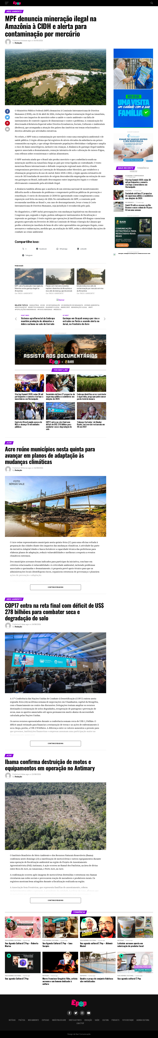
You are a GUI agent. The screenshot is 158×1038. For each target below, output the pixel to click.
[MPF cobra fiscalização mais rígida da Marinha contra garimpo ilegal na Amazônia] (29, 276)
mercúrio (66, 307)
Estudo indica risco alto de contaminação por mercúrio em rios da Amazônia (90, 288)
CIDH (43, 305)
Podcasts (115, 1020)
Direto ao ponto (75, 1020)
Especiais (45, 1020)
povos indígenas (45, 309)
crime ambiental (92, 305)
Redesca (57, 309)
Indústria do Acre (59, 1020)
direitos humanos (36, 307)
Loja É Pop (80, 1023)
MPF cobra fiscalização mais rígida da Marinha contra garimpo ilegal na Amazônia (29, 288)
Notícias (12, 1020)
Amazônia (34, 305)
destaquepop (21, 307)
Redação (18, 43)
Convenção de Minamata (72, 305)
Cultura (105, 1020)
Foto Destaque (128, 1020)
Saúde (97, 1020)
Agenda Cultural (143, 1020)
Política (22, 1020)
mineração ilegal (79, 307)
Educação (88, 1020)
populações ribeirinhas (26, 309)
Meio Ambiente (33, 1020)
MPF (91, 307)
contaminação (53, 305)
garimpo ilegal (53, 307)
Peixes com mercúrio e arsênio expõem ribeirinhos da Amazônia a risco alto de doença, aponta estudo (59, 288)
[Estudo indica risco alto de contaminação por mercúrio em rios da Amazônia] (91, 276)
